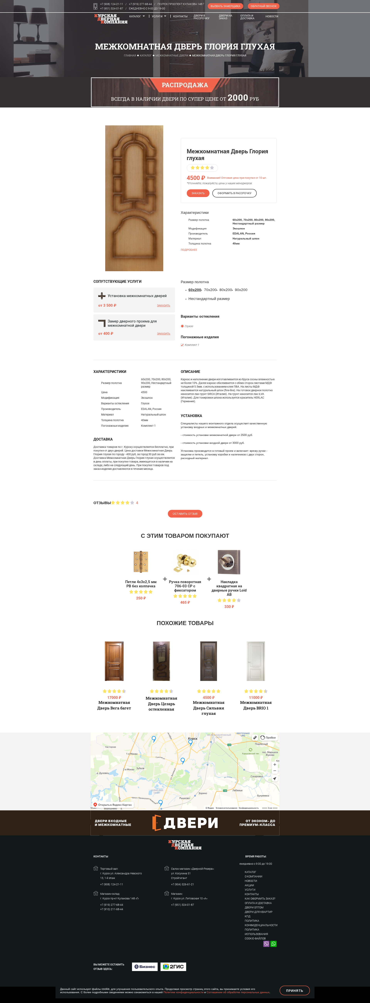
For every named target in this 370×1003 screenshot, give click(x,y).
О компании (253, 876)
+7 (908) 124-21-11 (111, 4)
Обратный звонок (264, 6)
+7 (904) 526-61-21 (182, 884)
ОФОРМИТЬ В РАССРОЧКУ (234, 193)
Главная (130, 55)
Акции (249, 885)
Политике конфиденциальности (183, 992)
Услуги (157, 16)
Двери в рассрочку (201, 17)
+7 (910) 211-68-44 (111, 909)
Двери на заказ (225, 17)
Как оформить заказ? (260, 898)
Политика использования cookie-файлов (256, 934)
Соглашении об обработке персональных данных (238, 992)
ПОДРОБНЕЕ (189, 249)
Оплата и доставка (247, 17)
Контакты (180, 16)
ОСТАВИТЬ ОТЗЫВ (185, 513)
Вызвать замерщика (225, 6)
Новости (272, 16)
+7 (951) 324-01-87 (111, 8)
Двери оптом (254, 907)
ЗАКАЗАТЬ (198, 193)
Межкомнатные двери (172, 55)
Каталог (135, 16)
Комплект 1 (192, 344)
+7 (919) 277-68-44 (140, 4)
